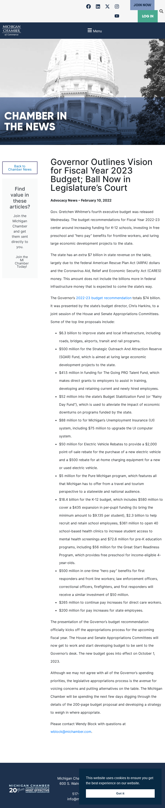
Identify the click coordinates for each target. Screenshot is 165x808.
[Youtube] (117, 16)
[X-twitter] (107, 6)
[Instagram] (117, 6)
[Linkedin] (98, 6)
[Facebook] (88, 6)
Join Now (142, 5)
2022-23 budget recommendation (103, 298)
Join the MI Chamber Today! (22, 262)
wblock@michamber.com (70, 731)
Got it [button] (120, 793)
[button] (161, 11)
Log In (147, 16)
